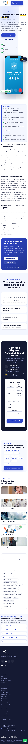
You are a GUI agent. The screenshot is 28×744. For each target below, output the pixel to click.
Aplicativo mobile (5, 702)
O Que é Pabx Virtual (8, 585)
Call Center (3, 690)
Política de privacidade (6, 713)
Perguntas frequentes (6, 680)
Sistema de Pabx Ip (8, 594)
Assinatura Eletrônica (9, 603)
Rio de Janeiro (15, 450)
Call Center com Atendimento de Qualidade (13, 559)
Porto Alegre (14, 455)
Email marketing (4, 717)
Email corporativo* (19, 387)
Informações (8, 9)
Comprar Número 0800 (9, 565)
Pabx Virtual (15, 588)
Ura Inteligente (7, 597)
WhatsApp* (18, 393)
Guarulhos (7, 463)
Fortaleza (20, 458)
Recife (14, 458)
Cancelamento (4, 715)
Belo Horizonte (8, 453)
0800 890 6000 (8, 39)
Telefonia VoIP (4, 692)
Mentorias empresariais (6, 711)
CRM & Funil (4, 696)
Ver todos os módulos (6, 719)
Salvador (6, 458)
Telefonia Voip (18, 594)
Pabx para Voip (7, 588)
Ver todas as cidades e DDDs (13, 468)
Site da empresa (14, 399)
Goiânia (14, 461)
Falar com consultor (14, 3)
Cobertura (3, 674)
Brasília (16, 453)
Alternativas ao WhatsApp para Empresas (11, 637)
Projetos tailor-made (6, 709)
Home (2, 9)
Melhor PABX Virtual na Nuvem (11, 579)
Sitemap (3, 682)
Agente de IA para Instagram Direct (10, 629)
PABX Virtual (4, 688)
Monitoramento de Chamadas (10, 582)
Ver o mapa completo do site (8, 641)
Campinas (7, 461)
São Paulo (7, 450)
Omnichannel (4, 698)
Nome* (10, 386)
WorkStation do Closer (6, 705)
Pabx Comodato (19, 585)
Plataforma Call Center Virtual (10, 591)
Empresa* (10, 393)
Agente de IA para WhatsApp (8, 633)
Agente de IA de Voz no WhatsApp (10, 626)
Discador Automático (8, 573)
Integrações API (4, 700)
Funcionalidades (4, 672)
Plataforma (3, 670)
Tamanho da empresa (14, 404)
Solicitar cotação (8, 35)
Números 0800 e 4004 (6, 694)
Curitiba (6, 455)
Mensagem (14, 410)
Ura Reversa (15, 597)
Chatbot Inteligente (8, 562)
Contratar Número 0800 (9, 568)
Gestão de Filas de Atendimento (11, 576)
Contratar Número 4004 (9, 571)
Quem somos (4, 668)
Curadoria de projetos (6, 707)
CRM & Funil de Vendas (9, 600)
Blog (2, 676)
